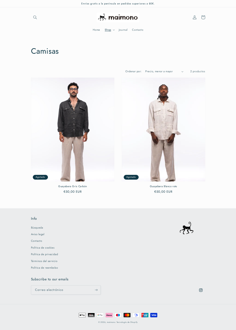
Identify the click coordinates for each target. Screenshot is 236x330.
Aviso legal (37, 234)
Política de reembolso (44, 268)
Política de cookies (43, 248)
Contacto (36, 241)
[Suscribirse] (96, 289)
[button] (35, 17)
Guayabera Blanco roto (163, 186)
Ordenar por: (133, 71)
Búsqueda (37, 228)
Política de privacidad (44, 254)
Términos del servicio (44, 261)
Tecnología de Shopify (127, 322)
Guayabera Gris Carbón (72, 186)
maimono (111, 322)
